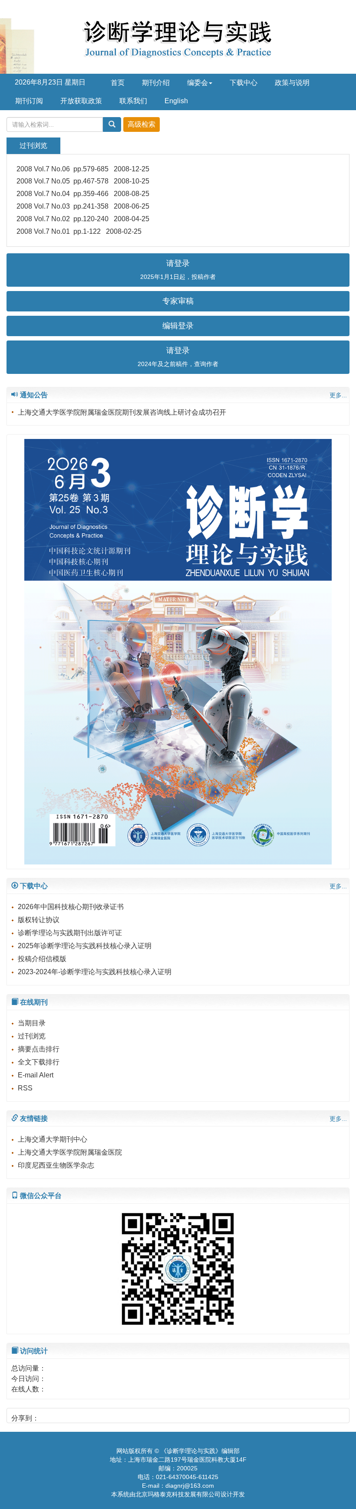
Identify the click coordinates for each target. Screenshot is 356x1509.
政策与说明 (292, 82)
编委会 (197, 82)
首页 (118, 82)
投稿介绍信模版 (42, 958)
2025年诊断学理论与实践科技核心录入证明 (85, 945)
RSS (25, 1088)
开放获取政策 (81, 101)
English (176, 101)
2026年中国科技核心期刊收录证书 (71, 906)
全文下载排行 (38, 1062)
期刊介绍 (156, 82)
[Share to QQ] (63, 1415)
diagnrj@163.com (189, 1485)
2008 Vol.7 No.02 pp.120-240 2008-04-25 (82, 219)
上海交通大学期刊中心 (52, 1139)
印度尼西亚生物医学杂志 (56, 1165)
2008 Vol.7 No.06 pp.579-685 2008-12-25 (82, 169)
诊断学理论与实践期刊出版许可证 (70, 932)
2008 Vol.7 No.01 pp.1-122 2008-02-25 (79, 231)
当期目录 (32, 1023)
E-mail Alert (35, 1075)
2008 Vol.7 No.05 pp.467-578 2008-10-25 (82, 181)
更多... (338, 395)
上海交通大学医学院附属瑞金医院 (70, 1152)
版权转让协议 (38, 919)
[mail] (78, 1415)
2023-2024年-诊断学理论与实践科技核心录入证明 (94, 971)
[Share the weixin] (48, 1415)
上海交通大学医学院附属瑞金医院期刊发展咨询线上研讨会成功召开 (122, 412)
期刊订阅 (29, 101)
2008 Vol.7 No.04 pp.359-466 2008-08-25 (82, 193)
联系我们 (133, 101)
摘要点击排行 (38, 1049)
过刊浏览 (32, 1036)
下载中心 (243, 82)
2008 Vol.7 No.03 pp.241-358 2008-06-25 (82, 206)
